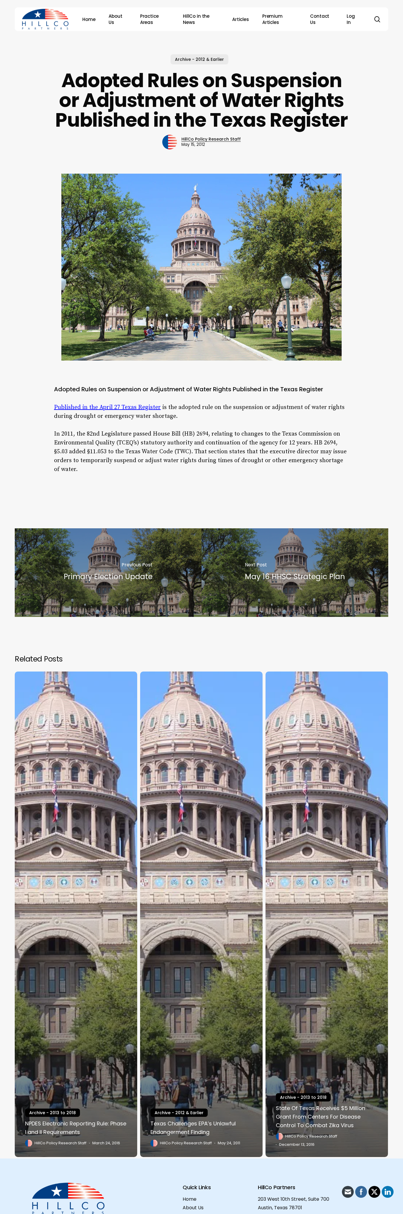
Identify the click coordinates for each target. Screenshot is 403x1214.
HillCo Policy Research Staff (211, 139)
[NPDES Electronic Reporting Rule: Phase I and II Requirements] (76, 914)
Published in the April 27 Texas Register (107, 407)
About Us (193, 1207)
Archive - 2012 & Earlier (199, 59)
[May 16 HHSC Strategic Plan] (295, 572)
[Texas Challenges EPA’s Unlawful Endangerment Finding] (201, 914)
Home (189, 1199)
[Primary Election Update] (108, 572)
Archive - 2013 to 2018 (52, 1113)
